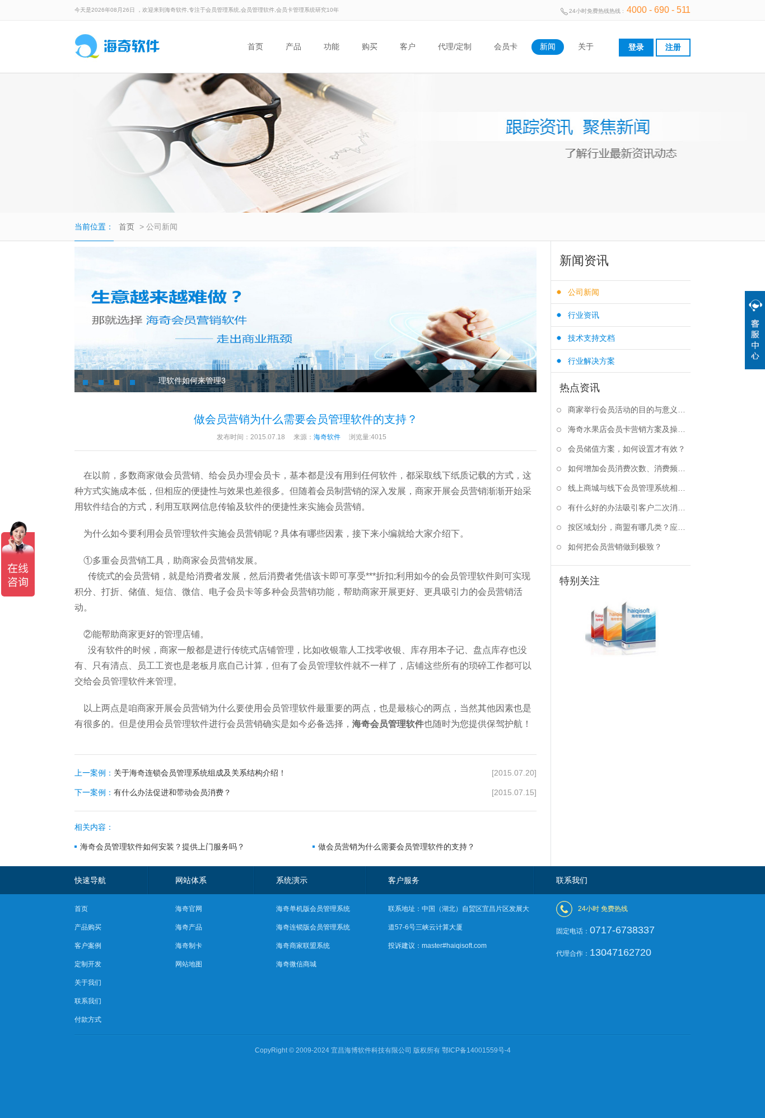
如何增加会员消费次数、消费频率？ (629, 468)
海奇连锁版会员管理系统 (313, 927)
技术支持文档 (591, 337)
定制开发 (87, 964)
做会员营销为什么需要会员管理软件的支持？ (396, 846)
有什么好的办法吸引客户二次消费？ (629, 507)
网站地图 (188, 964)
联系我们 (87, 1001)
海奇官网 (188, 909)
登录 (636, 47)
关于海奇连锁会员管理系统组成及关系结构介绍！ (305, 772)
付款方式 (87, 1019)
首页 (255, 46)
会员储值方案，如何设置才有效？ (626, 448)
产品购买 (87, 927)
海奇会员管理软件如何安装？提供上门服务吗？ (162, 846)
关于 (586, 46)
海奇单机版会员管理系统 (313, 909)
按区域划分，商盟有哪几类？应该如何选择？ (629, 527)
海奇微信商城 (296, 964)
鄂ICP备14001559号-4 (476, 1050)
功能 (331, 46)
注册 (673, 47)
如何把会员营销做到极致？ (615, 546)
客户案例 (87, 946)
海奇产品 (188, 927)
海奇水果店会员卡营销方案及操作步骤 (629, 429)
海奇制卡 (188, 946)
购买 (369, 46)
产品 (293, 46)
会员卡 (505, 46)
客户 (408, 46)
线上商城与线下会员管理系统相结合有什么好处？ (629, 487)
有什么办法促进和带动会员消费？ (305, 792)
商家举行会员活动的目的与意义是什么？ (629, 409)
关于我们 (87, 983)
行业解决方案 (591, 360)
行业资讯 (583, 315)
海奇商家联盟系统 (303, 946)
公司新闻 (583, 292)
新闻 (548, 46)
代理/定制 (455, 46)
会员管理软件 (397, 724)
